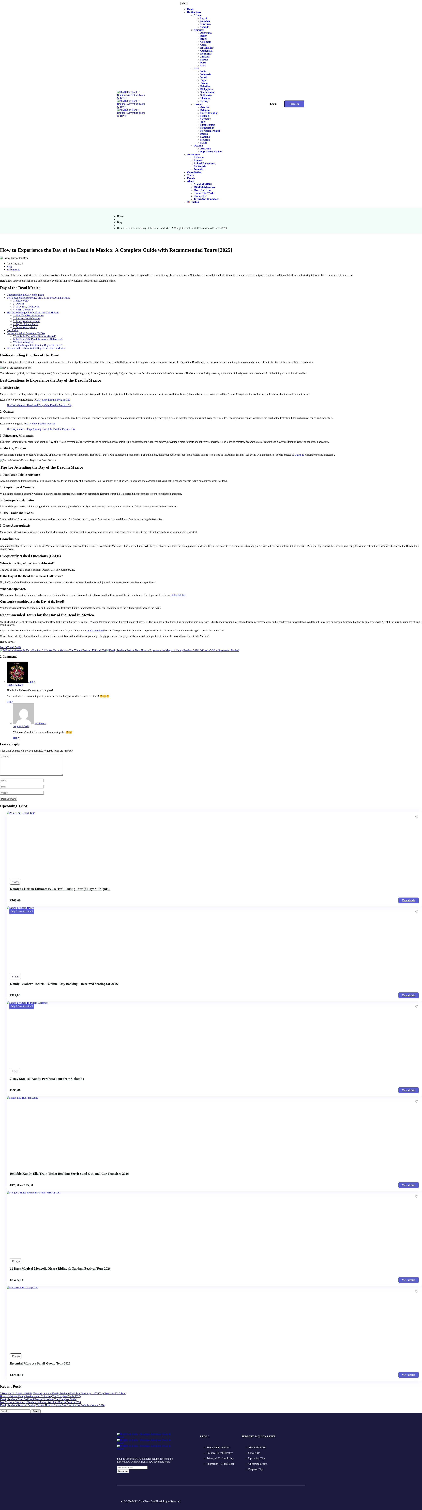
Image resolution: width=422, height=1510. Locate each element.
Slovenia (205, 139)
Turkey (204, 101)
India (203, 71)
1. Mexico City (21, 300)
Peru (203, 62)
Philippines (206, 89)
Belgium (205, 110)
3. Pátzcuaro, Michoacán (26, 306)
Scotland (205, 136)
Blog (119, 222)
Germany (205, 118)
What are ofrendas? (23, 342)
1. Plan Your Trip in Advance (28, 315)
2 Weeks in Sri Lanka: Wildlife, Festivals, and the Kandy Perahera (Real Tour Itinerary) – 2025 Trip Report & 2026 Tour (63, 1393)
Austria (204, 107)
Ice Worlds (200, 166)
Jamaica (205, 56)
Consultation (194, 172)
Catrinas (299, 454)
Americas (199, 30)
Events (191, 178)
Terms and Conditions (206, 199)
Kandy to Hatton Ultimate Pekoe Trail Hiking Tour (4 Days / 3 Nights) (60, 889)
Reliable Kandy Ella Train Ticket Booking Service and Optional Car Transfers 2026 (69, 1173)
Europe (198, 104)
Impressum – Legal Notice (220, 1463)
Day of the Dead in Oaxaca (40, 423)
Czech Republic (209, 113)
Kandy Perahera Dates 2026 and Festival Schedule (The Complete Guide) (38, 1399)
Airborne (199, 157)
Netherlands (207, 127)
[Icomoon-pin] (136, 1492)
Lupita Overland (95, 630)
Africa (197, 15)
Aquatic (198, 160)
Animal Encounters (204, 163)
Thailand (205, 98)
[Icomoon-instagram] (128, 1492)
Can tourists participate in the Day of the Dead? (37, 345)
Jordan (204, 83)
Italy (202, 121)
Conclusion (12, 330)
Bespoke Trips (255, 1469)
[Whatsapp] (153, 1492)
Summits (198, 169)
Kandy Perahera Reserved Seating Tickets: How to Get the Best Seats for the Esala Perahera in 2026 (52, 1405)
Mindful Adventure (204, 187)
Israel (203, 77)
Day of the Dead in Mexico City (53, 399)
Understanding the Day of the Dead (25, 294)
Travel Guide (14, 647)
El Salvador (206, 47)
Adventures (193, 154)
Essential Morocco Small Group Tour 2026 (40, 1363)
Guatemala (206, 50)
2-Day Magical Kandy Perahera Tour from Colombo (47, 1078)
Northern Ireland (210, 130)
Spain (203, 142)
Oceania (198, 145)
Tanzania (205, 24)
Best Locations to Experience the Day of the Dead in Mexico (38, 297)
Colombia (205, 41)
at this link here (179, 595)
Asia (196, 68)
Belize (203, 35)
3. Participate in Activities (26, 321)
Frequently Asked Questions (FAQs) (26, 333)
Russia (204, 133)
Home (190, 9)
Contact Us (200, 196)
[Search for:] (15, 1411)
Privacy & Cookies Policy (220, 1458)
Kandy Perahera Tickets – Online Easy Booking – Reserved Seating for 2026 (64, 984)
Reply (10, 701)
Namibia (205, 21)
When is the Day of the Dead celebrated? (34, 336)
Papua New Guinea (211, 151)
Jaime (31, 681)
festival (3, 647)
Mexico (204, 59)
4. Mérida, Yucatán (23, 309)
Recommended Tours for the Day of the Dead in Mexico (36, 348)
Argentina (206, 32)
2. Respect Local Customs (26, 318)
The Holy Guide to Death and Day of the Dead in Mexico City (39, 405)
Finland (204, 116)
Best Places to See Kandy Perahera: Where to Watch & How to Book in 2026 (40, 1402)
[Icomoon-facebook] (119, 1492)
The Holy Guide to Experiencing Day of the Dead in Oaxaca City (41, 429)
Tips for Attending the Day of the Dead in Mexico (33, 312)
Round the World (204, 193)
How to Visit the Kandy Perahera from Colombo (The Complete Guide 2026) (40, 1396)
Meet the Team (202, 190)
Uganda (204, 27)
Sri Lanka (206, 95)
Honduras (205, 53)
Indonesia (205, 74)
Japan (203, 80)
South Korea (207, 92)
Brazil (203, 38)
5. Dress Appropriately (25, 327)
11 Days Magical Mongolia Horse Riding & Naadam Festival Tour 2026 (60, 1268)
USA (203, 65)
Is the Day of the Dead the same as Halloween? (37, 339)
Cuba (203, 44)
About (190, 181)
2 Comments (13, 269)
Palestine (205, 86)
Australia (205, 148)
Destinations (194, 12)
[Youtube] (145, 1492)
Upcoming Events (257, 1463)
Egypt (203, 18)
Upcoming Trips (256, 1458)
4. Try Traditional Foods (25, 324)
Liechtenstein (207, 124)
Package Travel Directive (220, 1453)
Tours (190, 175)
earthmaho (40, 723)
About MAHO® (203, 184)
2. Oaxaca (18, 303)
